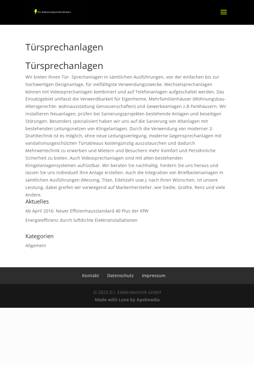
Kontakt (90, 275)
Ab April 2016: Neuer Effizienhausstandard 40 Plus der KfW (86, 211)
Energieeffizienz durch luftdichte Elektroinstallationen (81, 220)
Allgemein (35, 245)
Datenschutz (120, 275)
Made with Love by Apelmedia (127, 300)
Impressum (153, 275)
